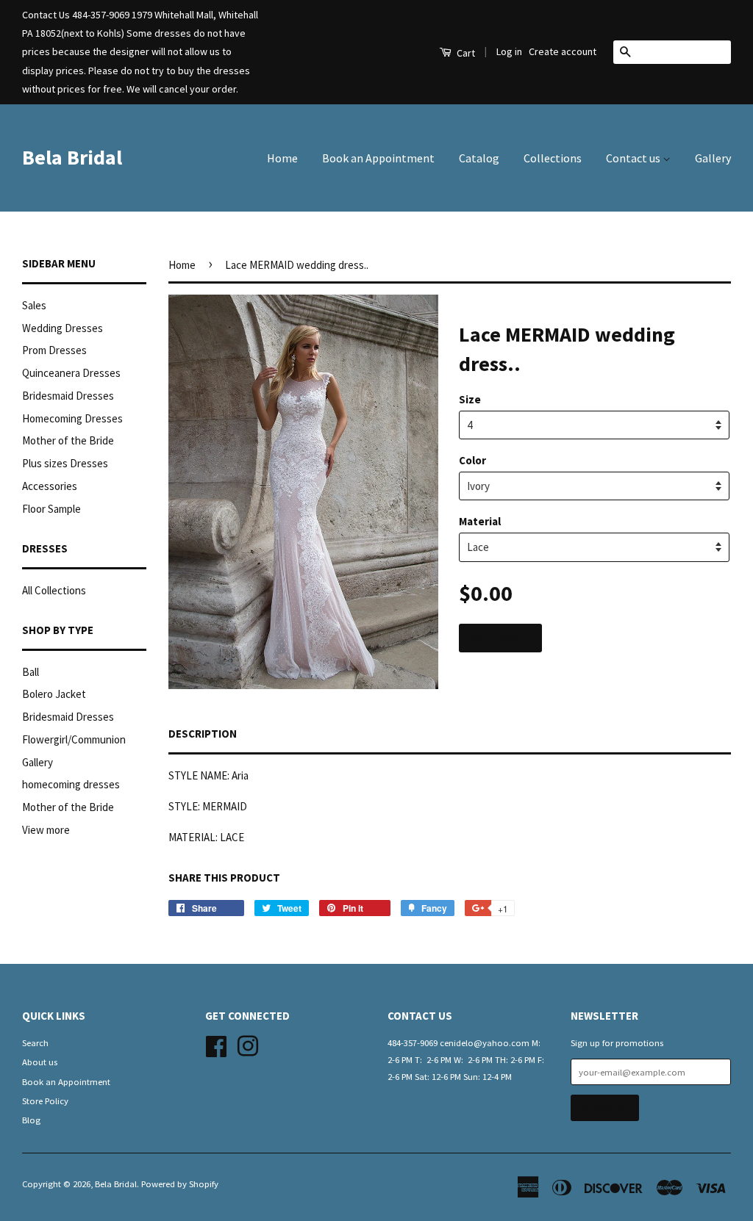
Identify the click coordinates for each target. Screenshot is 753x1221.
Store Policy (45, 1100)
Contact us (634, 158)
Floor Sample (51, 509)
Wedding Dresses (62, 328)
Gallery (713, 158)
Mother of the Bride (68, 440)
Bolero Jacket (54, 694)
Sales (34, 305)
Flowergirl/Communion (74, 739)
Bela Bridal (72, 157)
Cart (464, 53)
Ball (30, 672)
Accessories (49, 486)
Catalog (479, 158)
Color (472, 460)
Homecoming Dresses (72, 418)
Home (282, 158)
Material (480, 521)
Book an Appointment (378, 158)
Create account (562, 51)
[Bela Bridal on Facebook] (216, 1044)
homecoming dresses (71, 784)
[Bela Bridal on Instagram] (248, 1044)
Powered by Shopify (179, 1183)
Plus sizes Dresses (65, 463)
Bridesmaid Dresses (68, 396)
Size (470, 399)
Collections (553, 158)
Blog (31, 1119)
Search (35, 1042)
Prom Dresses (54, 350)
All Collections (54, 590)
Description (202, 734)
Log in (509, 51)
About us (39, 1061)
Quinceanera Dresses (71, 373)
